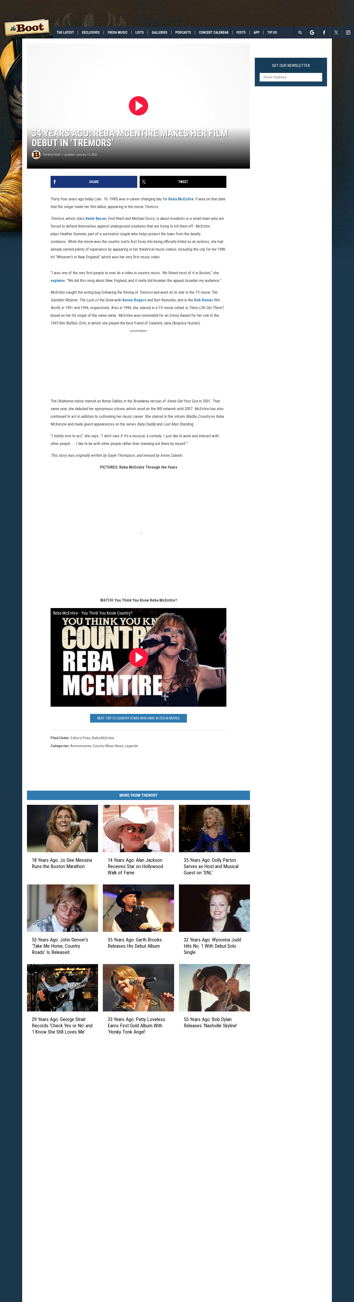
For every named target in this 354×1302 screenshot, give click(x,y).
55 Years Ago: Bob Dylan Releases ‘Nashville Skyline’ (210, 1022)
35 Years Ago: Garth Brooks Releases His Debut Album (135, 943)
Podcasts (183, 32)
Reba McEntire (181, 199)
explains (58, 280)
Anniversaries (80, 746)
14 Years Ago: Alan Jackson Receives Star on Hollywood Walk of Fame (135, 866)
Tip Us (272, 32)
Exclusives (91, 32)
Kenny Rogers (133, 300)
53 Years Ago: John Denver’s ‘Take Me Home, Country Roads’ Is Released (60, 946)
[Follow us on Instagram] (348, 32)
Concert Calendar (214, 32)
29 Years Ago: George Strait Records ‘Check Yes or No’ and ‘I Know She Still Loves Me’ (62, 1025)
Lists (139, 32)
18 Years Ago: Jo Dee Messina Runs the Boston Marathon (62, 863)
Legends (131, 746)
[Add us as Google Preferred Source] (312, 32)
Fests (241, 32)
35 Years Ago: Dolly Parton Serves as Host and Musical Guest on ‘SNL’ (211, 866)
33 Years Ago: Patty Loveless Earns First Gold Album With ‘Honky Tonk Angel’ (136, 1025)
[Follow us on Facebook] (324, 32)
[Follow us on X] (336, 32)
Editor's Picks (81, 738)
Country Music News (108, 746)
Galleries (159, 32)
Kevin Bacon (95, 218)
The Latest (65, 32)
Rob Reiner (203, 300)
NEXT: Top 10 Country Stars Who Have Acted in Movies (138, 718)
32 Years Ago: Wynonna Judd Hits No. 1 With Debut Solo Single (212, 946)
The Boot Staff (51, 154)
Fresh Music (117, 32)
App (256, 32)
